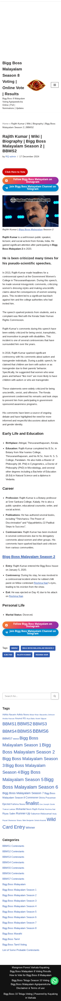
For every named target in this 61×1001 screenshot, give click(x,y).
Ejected (8, 655)
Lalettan (12, 809)
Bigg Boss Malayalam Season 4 (19, 906)
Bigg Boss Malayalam (31, 229)
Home (5, 123)
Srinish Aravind (40, 820)
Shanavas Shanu (15, 820)
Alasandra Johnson (47, 715)
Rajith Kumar (24, 655)
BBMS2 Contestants (13, 851)
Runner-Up (23, 813)
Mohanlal (21, 809)
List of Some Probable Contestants (20, 950)
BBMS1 (9, 724)
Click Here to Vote (15, 171)
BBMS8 (16, 739)
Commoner (32, 797)
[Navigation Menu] (55, 85)
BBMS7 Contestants (13, 878)
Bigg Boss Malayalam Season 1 (19, 889)
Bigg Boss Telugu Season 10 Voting (30, 980)
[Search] (55, 696)
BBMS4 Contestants (13, 862)
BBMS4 (9, 731)
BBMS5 (24, 731)
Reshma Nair (41, 583)
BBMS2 (14, 648)
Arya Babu (31, 718)
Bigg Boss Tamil (11, 939)
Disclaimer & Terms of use (30, 988)
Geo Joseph (44, 804)
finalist (32, 803)
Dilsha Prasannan (47, 798)
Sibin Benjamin (28, 820)
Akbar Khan (34, 715)
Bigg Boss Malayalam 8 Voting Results (30, 971)
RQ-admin (11, 156)
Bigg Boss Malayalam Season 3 (19, 900)
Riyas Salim (8, 813)
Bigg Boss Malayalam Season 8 (19, 928)
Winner (30, 827)
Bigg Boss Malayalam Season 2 (28, 557)
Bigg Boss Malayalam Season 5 (19, 911)
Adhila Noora (23, 714)
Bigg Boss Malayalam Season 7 (23, 793)
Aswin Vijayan (40, 718)
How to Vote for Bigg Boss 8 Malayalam (30, 975)
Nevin (29, 809)
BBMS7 (7, 738)
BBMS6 (40, 731)
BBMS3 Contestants (13, 856)
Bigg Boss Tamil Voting (14, 944)
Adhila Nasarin (9, 714)
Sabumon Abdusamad (41, 813)
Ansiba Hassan (8, 718)
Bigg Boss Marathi (12, 933)
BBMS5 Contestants (13, 867)
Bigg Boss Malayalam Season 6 (19, 917)
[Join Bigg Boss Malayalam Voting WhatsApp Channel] (54, 981)
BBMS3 (40, 724)
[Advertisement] (30, 29)
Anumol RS (20, 718)
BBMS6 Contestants (13, 873)
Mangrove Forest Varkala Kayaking (30, 967)
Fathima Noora (18, 804)
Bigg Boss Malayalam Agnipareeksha (30, 984)
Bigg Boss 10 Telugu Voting (18, 993)
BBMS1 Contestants (13, 846)
